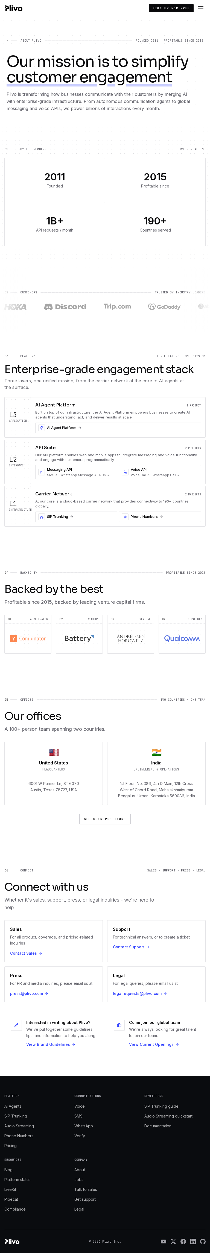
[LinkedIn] (193, 1241)
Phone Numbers (18, 1135)
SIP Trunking (15, 1116)
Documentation (157, 1126)
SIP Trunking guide (161, 1106)
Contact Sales (23, 953)
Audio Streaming (19, 1126)
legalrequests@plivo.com (137, 993)
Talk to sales (85, 1189)
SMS (50, 475)
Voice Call (139, 475)
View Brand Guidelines (48, 1044)
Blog (8, 1169)
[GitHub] (203, 1241)
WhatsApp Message (76, 475)
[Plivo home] (13, 8)
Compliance (15, 1209)
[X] (173, 1241)
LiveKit (10, 1189)
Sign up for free (171, 8)
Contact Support (128, 947)
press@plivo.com (26, 993)
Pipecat (11, 1199)
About (79, 1169)
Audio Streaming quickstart (168, 1116)
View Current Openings (151, 1044)
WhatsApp (83, 1126)
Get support (85, 1199)
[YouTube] (163, 1241)
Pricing (10, 1145)
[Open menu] (201, 8)
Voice (79, 1106)
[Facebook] (183, 1241)
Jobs (78, 1179)
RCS (102, 475)
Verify (79, 1135)
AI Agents (12, 1106)
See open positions (105, 819)
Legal (79, 1209)
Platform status (17, 1179)
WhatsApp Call (164, 475)
